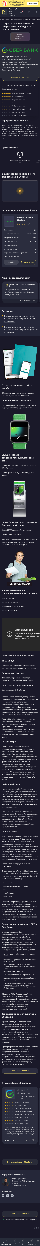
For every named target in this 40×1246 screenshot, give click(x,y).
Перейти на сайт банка (20, 78)
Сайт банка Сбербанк (20, 1071)
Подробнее (32, 3)
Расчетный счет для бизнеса (13, 12)
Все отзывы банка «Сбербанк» (20, 1162)
